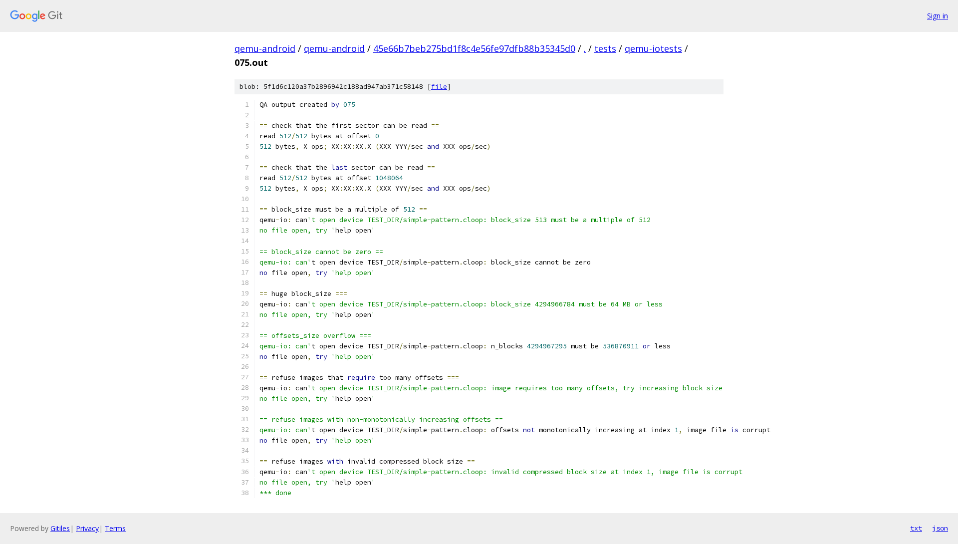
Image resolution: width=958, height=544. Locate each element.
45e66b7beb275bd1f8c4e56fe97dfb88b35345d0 (474, 48)
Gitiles (60, 528)
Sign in (937, 15)
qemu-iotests (653, 48)
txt (916, 528)
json (940, 528)
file (439, 86)
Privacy (87, 528)
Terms (115, 528)
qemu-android (265, 48)
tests (605, 48)
